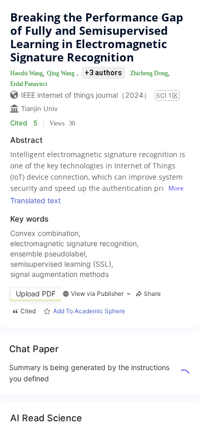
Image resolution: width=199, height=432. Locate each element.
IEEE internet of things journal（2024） (86, 95)
